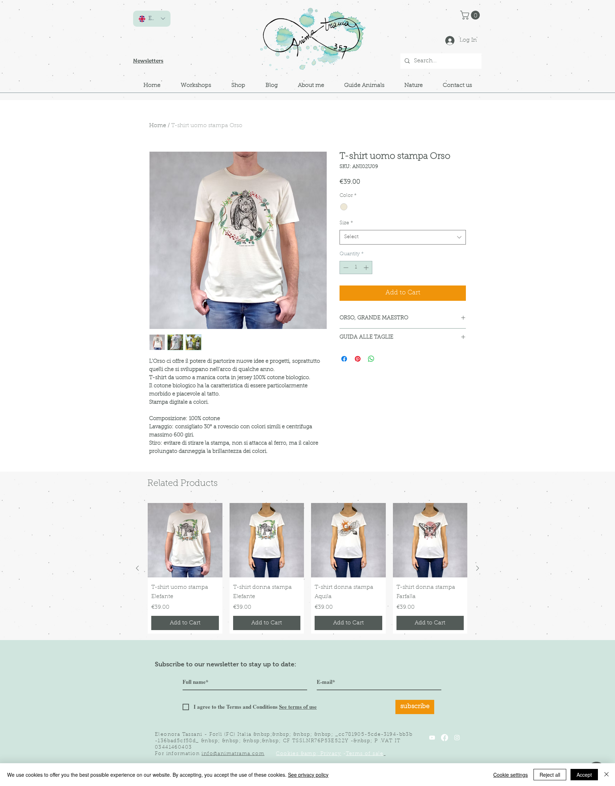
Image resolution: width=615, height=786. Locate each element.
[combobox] (403, 237)
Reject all (550, 774)
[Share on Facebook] (344, 359)
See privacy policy (308, 774)
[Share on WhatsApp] (371, 359)
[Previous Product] (137, 568)
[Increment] (366, 267)
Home (157, 126)
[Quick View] (185, 540)
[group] (307, 568)
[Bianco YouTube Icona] (432, 737)
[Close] (606, 774)
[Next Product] (477, 568)
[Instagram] (457, 737)
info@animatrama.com (232, 753)
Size (346, 223)
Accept (584, 774)
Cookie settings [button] (510, 774)
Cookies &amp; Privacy (308, 753)
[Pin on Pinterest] (357, 359)
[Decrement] (345, 267)
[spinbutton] (355, 267)
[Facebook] (444, 737)
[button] (471, 15)
